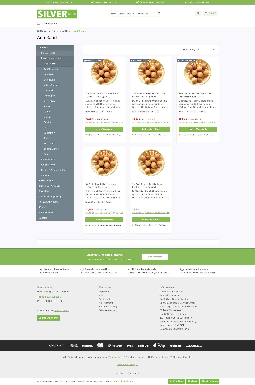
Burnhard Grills (46, 212)
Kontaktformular (61, 310)
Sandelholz (49, 133)
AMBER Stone (46, 181)
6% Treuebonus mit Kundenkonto (176, 318)
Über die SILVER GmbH (172, 292)
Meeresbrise (50, 101)
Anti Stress (49, 74)
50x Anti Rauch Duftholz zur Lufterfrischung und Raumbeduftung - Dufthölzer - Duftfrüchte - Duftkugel (103, 95)
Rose (46, 127)
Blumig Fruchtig (49, 53)
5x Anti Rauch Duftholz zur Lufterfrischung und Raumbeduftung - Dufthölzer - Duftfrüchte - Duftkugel (103, 185)
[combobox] (132, 13)
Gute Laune (49, 80)
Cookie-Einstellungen (127, 365)
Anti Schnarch (51, 69)
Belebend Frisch (49, 159)
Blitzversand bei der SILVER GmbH (177, 303)
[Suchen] (159, 13)
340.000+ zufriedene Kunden (174, 299)
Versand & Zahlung (108, 307)
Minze (47, 106)
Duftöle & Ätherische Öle (53, 170)
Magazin (43, 218)
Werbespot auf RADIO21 (172, 325)
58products (44, 207)
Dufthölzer (44, 47)
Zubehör (45, 175)
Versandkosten (115, 357)
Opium (47, 112)
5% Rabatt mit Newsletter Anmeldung (178, 321)
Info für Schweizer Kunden (173, 314)
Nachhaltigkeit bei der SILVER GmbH (178, 307)
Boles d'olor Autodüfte (49, 186)
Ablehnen (192, 381)
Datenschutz (105, 299)
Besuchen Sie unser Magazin (174, 329)
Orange (47, 117)
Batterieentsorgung (108, 310)
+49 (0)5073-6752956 (49, 297)
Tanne (47, 138)
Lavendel (48, 90)
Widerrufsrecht (106, 303)
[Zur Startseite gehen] (57, 14)
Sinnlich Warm (48, 165)
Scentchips (44, 191)
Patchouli (48, 122)
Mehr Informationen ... (124, 381)
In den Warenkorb (104, 129)
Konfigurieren (176, 381)
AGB (101, 295)
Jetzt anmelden (154, 257)
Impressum (104, 292)
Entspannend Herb (51, 58)
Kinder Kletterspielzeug (50, 196)
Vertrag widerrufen (48, 318)
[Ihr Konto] (198, 13)
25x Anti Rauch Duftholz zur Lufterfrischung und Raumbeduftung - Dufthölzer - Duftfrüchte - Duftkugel (150, 95)
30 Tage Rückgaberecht (171, 310)
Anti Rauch (50, 64)
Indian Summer (51, 85)
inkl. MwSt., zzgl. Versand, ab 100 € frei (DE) (104, 122)
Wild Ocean (49, 143)
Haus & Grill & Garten (49, 202)
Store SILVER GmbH (170, 295)
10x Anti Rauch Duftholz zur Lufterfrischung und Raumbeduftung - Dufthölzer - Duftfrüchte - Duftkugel (196, 95)
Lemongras (49, 96)
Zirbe (46, 154)
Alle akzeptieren (210, 381)
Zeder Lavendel (51, 149)
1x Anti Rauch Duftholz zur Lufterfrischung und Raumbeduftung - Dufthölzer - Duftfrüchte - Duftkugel (150, 185)
